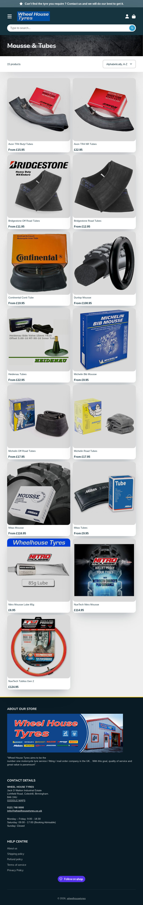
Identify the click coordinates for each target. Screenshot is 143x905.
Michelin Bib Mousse (104, 345)
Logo (33, 16)
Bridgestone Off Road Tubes (38, 192)
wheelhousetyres (76, 898)
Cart (134, 16)
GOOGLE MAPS (16, 800)
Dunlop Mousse (104, 269)
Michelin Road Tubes (104, 422)
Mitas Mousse (38, 499)
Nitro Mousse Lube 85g (38, 576)
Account (127, 16)
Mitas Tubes (104, 499)
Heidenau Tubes (38, 345)
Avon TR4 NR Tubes (104, 115)
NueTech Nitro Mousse (104, 576)
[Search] (132, 28)
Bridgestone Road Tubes (104, 192)
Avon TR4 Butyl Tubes (38, 115)
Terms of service (16, 864)
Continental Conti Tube (38, 269)
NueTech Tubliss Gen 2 (38, 652)
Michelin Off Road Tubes (38, 422)
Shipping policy (15, 853)
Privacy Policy (15, 870)
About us (12, 848)
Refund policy (15, 859)
